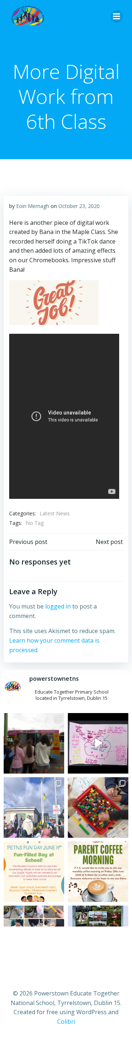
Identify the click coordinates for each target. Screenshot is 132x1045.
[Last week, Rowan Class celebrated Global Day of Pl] (98, 807)
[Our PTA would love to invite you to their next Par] (98, 871)
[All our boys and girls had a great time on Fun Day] (34, 743)
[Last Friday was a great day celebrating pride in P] (34, 807)
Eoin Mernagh (32, 205)
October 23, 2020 (79, 205)
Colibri (66, 1021)
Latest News (55, 513)
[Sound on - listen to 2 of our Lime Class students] (98, 743)
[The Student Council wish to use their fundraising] (34, 871)
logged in (58, 606)
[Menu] (116, 16)
